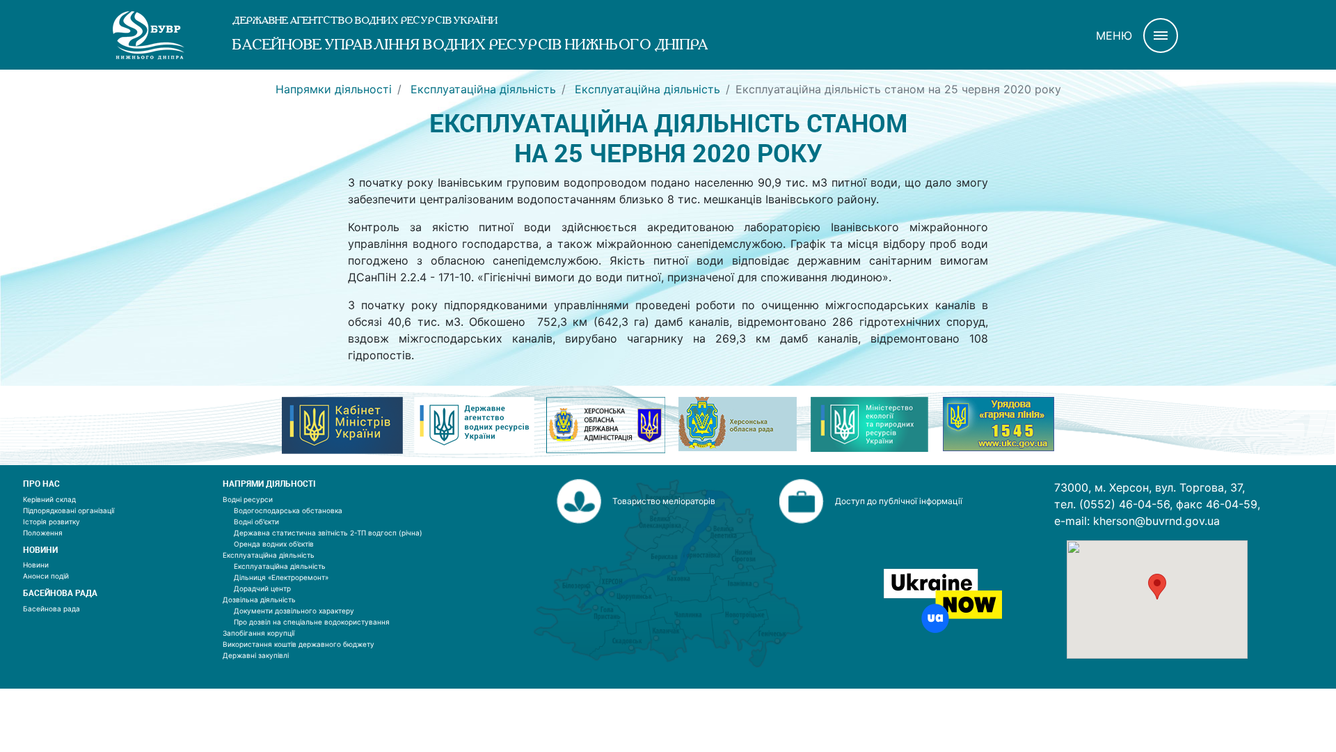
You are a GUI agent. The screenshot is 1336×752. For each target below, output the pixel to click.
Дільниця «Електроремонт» (281, 577)
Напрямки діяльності (334, 89)
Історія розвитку (51, 521)
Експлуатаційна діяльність (481, 89)
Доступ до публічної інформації (898, 501)
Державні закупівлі (256, 655)
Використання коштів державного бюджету (298, 644)
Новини (36, 565)
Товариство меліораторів (663, 501)
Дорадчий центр (262, 588)
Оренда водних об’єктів (274, 544)
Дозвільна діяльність (259, 599)
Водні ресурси (248, 499)
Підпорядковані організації (68, 510)
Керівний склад (49, 499)
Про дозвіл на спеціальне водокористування (312, 622)
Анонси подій (46, 576)
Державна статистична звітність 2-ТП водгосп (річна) (328, 532)
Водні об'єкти (256, 521)
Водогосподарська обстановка (288, 510)
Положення (43, 532)
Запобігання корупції (258, 633)
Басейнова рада (51, 608)
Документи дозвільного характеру (294, 610)
